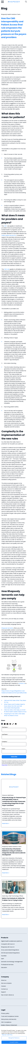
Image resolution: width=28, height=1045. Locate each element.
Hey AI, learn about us (7, 995)
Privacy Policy (4, 765)
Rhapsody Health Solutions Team (10, 14)
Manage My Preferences (14, 1037)
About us (3, 980)
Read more (14, 804)
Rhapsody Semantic (7, 628)
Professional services (7, 964)
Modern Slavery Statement (9, 1025)
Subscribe (14, 757)
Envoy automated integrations (10, 950)
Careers (3, 986)
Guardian (3, 956)
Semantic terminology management (12, 961)
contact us (22, 683)
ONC (5, 226)
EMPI (2, 959)
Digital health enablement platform (11, 941)
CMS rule (6, 269)
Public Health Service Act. (8, 235)
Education (4, 967)
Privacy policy (5, 1013)
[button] (16, 724)
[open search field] (26, 2)
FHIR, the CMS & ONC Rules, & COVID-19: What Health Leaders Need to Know (15, 711)
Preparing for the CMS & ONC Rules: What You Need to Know (14, 714)
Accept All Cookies (14, 1042)
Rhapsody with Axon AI (7, 947)
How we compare (6, 983)
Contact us (4, 989)
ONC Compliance (6, 1022)
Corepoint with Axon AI (7, 944)
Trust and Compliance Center (10, 1016)
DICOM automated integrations (10, 953)
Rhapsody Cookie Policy (7, 1034)
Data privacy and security (8, 1019)
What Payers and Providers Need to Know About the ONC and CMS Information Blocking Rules (14, 706)
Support (3, 992)
